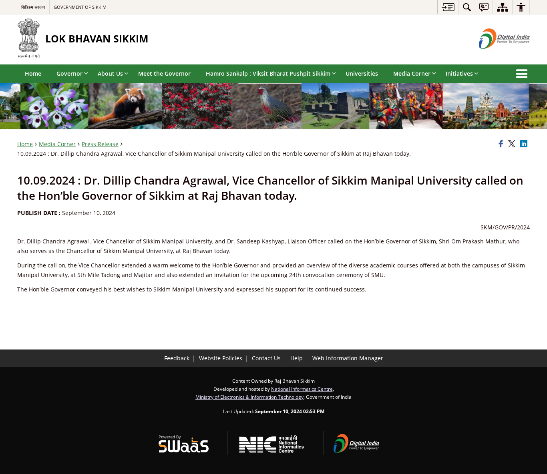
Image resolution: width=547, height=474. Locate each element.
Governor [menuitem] (69, 73)
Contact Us (266, 358)
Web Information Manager (347, 358)
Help (296, 358)
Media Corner (57, 144)
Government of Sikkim (80, 7)
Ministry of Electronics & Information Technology (249, 397)
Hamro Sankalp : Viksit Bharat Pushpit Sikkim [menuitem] (268, 73)
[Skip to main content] (448, 7)
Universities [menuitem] (362, 73)
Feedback (176, 358)
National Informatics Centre (302, 389)
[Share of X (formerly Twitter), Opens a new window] (513, 144)
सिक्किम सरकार (33, 7)
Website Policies (220, 358)
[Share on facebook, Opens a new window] (502, 144)
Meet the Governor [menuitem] (164, 73)
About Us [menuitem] (110, 73)
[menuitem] (467, 7)
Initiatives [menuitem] (459, 73)
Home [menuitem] (33, 73)
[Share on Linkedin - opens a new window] (525, 144)
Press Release (100, 144)
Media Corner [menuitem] (411, 73)
